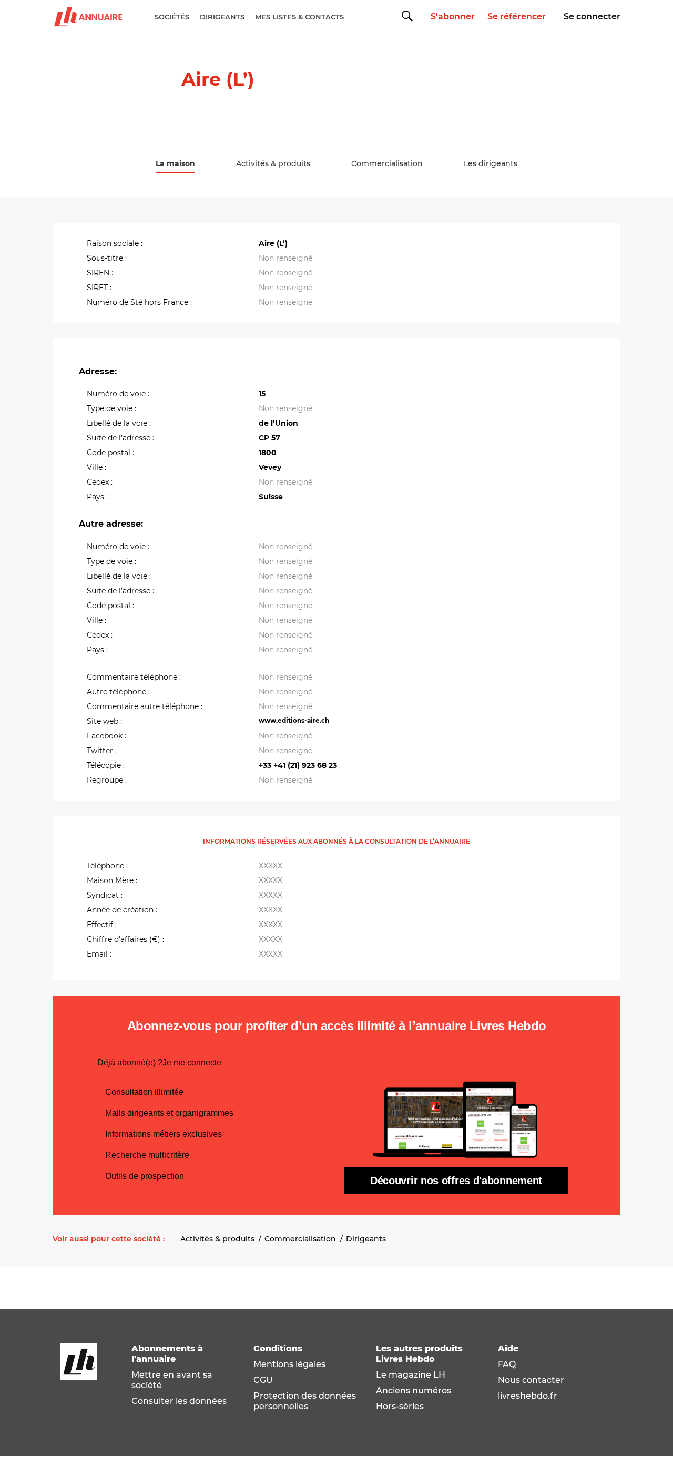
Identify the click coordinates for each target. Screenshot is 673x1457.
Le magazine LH (410, 1375)
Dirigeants (366, 1239)
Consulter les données (179, 1401)
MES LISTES (299, 17)
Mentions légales (289, 1364)
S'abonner (453, 17)
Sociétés (172, 17)
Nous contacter (531, 1380)
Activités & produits (217, 1239)
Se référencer (516, 17)
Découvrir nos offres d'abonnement (456, 1180)
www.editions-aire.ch (294, 720)
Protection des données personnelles (304, 1401)
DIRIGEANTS (222, 17)
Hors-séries (400, 1406)
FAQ (507, 1364)
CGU (263, 1380)
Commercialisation (300, 1239)
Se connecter (592, 17)
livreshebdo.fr (527, 1396)
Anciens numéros (413, 1391)
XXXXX (270, 865)
